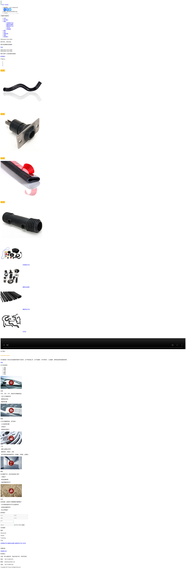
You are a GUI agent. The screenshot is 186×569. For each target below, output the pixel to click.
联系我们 (5, 36)
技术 (4, 32)
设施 (4, 35)
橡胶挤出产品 (9, 26)
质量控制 (5, 33)
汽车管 (8, 27)
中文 (3, 4)
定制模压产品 (9, 23)
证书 (5, 551)
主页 (4, 18)
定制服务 (8, 29)
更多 (2, 47)
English (6, 4)
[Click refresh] (17, 525)
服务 (4, 30)
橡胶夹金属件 (9, 24)
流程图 (2, 551)
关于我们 (5, 19)
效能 (4, 21)
